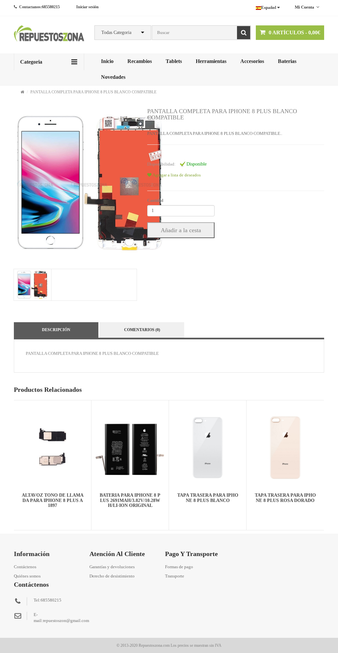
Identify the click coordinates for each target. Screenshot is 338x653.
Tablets (174, 61)
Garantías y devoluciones (112, 566)
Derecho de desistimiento (112, 576)
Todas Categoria (116, 32)
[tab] (32, 284)
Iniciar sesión (87, 7)
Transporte (174, 576)
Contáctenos (25, 566)
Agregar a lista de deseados (176, 174)
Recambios (139, 61)
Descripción (56, 329)
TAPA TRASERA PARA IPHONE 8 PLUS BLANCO (207, 498)
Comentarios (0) (142, 329)
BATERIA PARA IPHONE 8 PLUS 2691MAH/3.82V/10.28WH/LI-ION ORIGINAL (130, 500)
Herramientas (211, 61)
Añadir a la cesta (181, 230)
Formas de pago (179, 566)
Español (269, 7)
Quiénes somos (27, 576)
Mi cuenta (304, 7)
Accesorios (252, 61)
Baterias (287, 61)
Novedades (113, 77)
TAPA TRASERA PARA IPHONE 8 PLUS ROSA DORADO (285, 498)
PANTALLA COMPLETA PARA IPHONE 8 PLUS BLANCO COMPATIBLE (93, 92)
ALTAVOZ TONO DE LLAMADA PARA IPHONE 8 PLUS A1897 (53, 500)
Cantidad (155, 200)
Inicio (107, 61)
